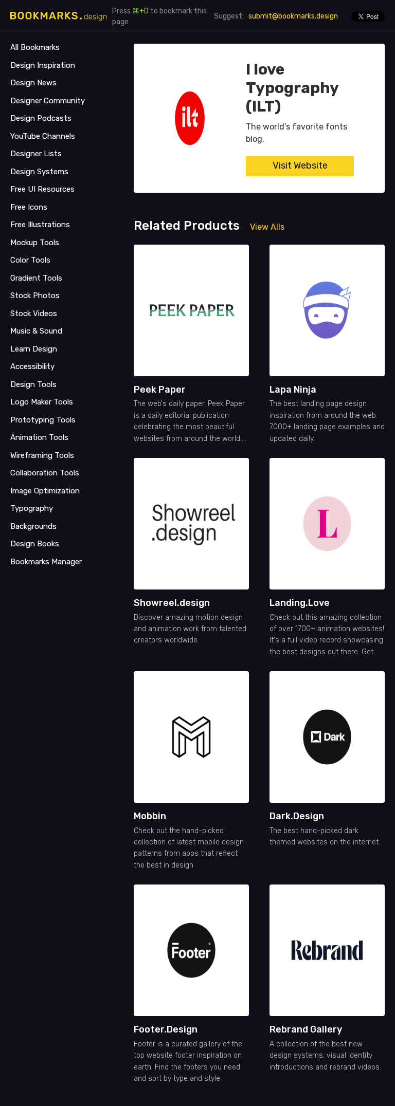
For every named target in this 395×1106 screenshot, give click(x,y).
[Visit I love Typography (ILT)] (189, 118)
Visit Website (300, 165)
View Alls (267, 227)
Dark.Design (297, 816)
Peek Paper (160, 389)
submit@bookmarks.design (293, 16)
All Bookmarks (35, 47)
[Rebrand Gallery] (327, 950)
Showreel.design (172, 603)
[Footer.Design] (191, 950)
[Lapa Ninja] (327, 310)
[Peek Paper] (191, 310)
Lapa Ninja (293, 389)
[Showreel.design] (191, 523)
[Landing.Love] (327, 523)
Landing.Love (300, 603)
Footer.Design (166, 1029)
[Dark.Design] (327, 737)
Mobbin (150, 816)
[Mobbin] (191, 737)
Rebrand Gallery (306, 1029)
